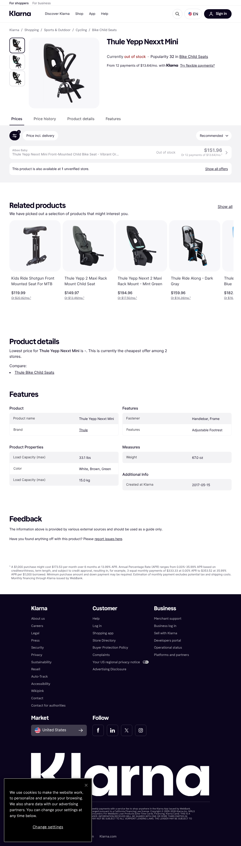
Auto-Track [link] (39, 677)
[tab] (16, 118)
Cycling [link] (81, 30)
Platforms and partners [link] (171, 655)
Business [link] (165, 608)
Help (104, 14)
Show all (225, 206)
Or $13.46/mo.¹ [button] (74, 298)
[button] (193, 14)
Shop (79, 14)
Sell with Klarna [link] (165, 633)
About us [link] (38, 619)
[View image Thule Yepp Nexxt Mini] (17, 45)
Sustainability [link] (41, 662)
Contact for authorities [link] (48, 706)
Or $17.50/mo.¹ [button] (127, 298)
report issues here (108, 539)
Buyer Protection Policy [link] (110, 648)
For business (41, 3)
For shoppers (19, 3)
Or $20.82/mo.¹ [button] (21, 298)
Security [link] (37, 648)
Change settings (48, 827)
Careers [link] (37, 626)
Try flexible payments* (197, 65)
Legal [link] (35, 633)
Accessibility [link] (40, 684)
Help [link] (96, 619)
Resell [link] (35, 669)
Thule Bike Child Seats (34, 372)
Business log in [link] (165, 626)
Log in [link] (97, 626)
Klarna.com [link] (108, 836)
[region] (48, 810)
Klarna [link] (14, 30)
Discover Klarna (57, 14)
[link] (98, 730)
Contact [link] (37, 698)
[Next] (225, 260)
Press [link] (35, 641)
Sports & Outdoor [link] (57, 30)
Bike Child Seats (193, 56)
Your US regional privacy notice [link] (116, 662)
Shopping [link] (31, 30)
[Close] (86, 785)
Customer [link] (104, 608)
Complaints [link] (101, 655)
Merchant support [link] (167, 619)
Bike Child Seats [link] (104, 30)
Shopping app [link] (102, 633)
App (92, 14)
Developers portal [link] (167, 641)
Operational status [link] (168, 648)
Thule (83, 430)
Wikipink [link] (37, 691)
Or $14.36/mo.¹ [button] (181, 298)
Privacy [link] (36, 655)
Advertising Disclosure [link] (109, 669)
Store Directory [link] (104, 641)
